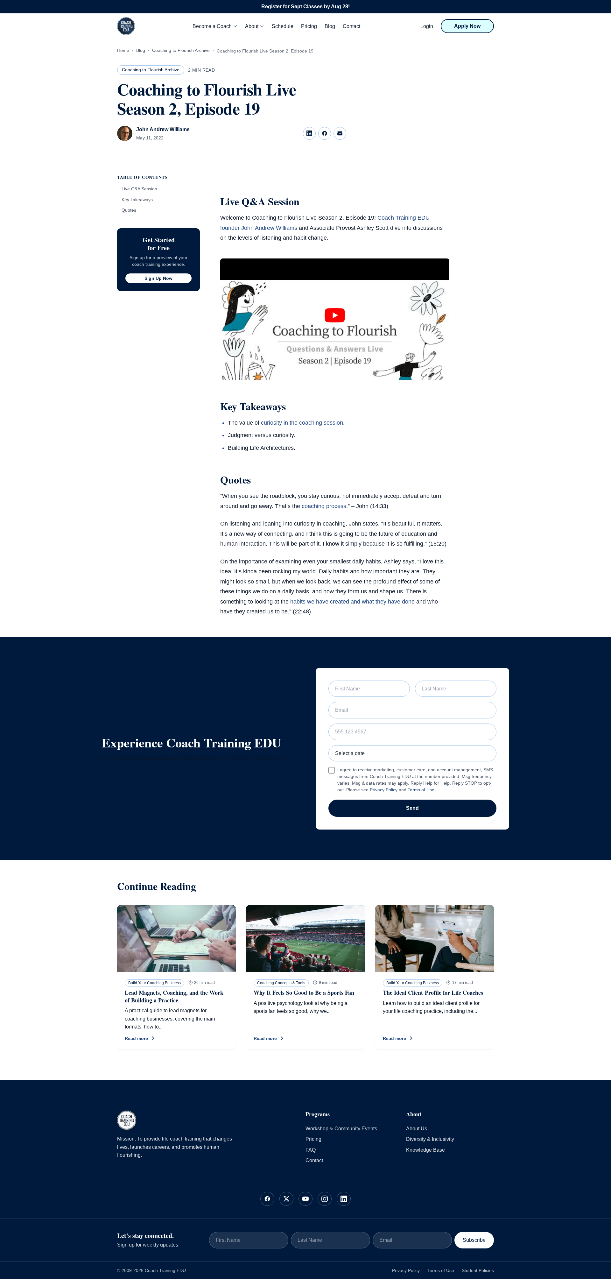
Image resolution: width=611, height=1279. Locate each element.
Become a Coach (212, 26)
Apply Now (467, 26)
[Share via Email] (340, 133)
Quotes (129, 210)
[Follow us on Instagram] (325, 1199)
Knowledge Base (425, 1150)
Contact (351, 26)
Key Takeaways (137, 199)
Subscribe (474, 1240)
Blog (330, 26)
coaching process (324, 506)
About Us (416, 1128)
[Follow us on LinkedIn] (344, 1199)
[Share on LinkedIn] (309, 133)
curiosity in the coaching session (302, 423)
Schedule (282, 26)
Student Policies (478, 1270)
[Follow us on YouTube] (305, 1199)
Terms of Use (421, 789)
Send (412, 808)
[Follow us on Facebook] (267, 1199)
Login (426, 26)
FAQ (311, 1150)
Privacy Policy (383, 789)
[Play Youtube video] (334, 315)
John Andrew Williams (163, 129)
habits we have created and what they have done (352, 601)
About (251, 26)
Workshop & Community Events (341, 1128)
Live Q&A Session (139, 188)
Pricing (309, 26)
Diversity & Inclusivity (430, 1139)
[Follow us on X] (286, 1199)
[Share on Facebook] (324, 133)
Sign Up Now (158, 278)
